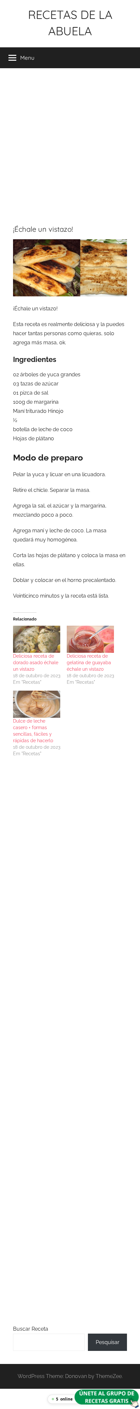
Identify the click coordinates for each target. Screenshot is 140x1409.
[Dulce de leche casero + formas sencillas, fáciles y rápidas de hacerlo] (36, 704)
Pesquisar (107, 1342)
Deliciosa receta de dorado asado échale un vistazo (35, 662)
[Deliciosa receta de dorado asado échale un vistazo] (36, 639)
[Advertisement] (70, 143)
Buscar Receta (30, 1329)
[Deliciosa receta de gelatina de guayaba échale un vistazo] (90, 639)
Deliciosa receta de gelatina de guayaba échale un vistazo (89, 662)
